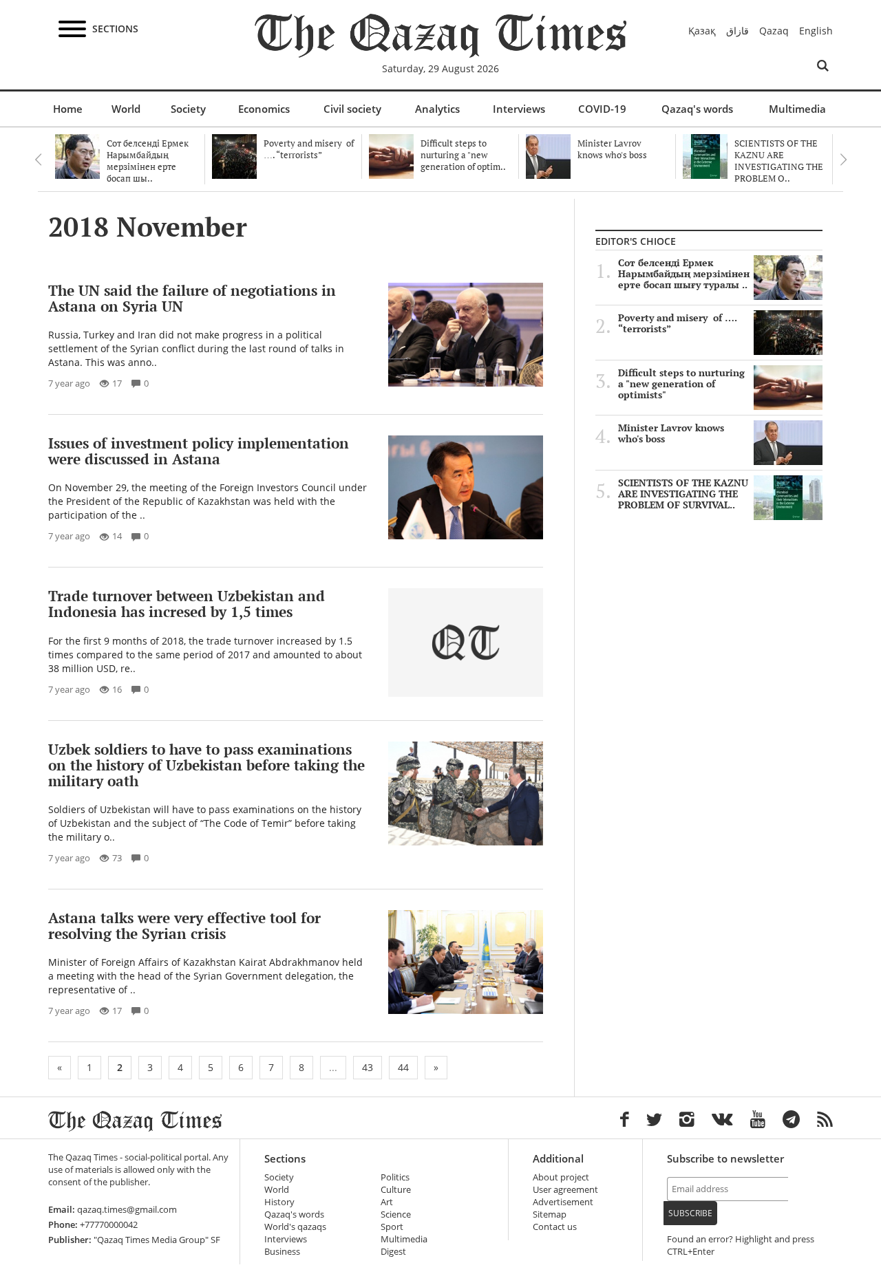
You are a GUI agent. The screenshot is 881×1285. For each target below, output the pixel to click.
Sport (392, 1227)
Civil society (352, 109)
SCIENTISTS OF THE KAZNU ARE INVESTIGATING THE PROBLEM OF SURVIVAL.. (683, 493)
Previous (38, 159)
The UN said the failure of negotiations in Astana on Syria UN (192, 298)
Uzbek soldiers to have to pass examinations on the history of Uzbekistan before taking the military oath (206, 764)
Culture (396, 1190)
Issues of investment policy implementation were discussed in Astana (198, 450)
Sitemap (549, 1214)
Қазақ (702, 30)
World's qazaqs (295, 1227)
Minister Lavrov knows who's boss (671, 433)
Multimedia (797, 109)
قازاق (737, 30)
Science (396, 1214)
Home (68, 109)
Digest (393, 1251)
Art (387, 1202)
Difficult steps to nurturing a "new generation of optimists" (681, 383)
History (279, 1202)
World (126, 109)
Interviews (519, 109)
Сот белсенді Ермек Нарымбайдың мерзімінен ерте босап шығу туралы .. (684, 273)
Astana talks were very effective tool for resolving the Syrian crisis (184, 925)
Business (282, 1251)
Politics (395, 1177)
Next (843, 159)
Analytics (437, 109)
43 (367, 1067)
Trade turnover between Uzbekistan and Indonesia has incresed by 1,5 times (186, 603)
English (816, 30)
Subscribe (690, 1213)
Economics (264, 109)
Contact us (555, 1227)
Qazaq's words (697, 109)
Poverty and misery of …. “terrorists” (677, 323)
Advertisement (563, 1202)
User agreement (565, 1190)
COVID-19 (602, 109)
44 (403, 1067)
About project (561, 1177)
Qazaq (774, 30)
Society (188, 109)
